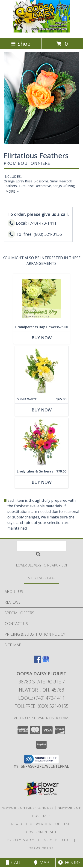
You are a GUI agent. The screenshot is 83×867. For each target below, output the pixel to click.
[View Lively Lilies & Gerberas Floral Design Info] (41, 442)
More (10, 191)
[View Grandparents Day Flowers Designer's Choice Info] (41, 298)
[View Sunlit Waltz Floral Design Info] (41, 370)
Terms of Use (41, 848)
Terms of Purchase (55, 840)
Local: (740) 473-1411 (41, 698)
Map (43, 862)
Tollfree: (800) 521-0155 (41, 706)
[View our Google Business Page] (45, 661)
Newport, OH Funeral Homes (28, 808)
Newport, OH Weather (31, 824)
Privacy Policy (20, 840)
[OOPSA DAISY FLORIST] (41, 31)
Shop (24, 43)
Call (15, 862)
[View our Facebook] (37, 661)
